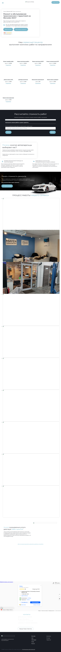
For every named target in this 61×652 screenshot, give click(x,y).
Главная (4, 11)
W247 (11, 11)
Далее (52, 132)
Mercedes (8, 11)
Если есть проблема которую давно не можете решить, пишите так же (18, 126)
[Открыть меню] (2, 3)
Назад (8, 132)
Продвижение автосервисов (28, 649)
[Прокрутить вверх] (58, 649)
